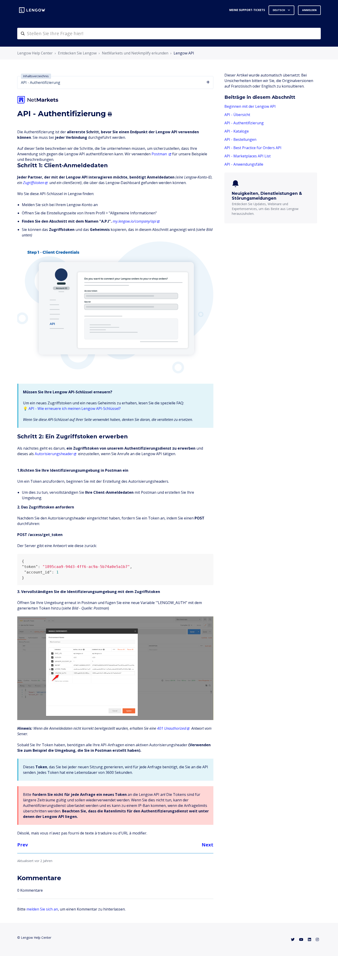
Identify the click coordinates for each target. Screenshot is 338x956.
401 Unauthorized (171, 728)
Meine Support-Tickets (247, 10)
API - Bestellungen (240, 139)
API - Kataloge (236, 131)
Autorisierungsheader (54, 453)
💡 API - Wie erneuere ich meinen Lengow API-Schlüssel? (72, 408)
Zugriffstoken (33, 182)
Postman (159, 153)
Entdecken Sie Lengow (77, 53)
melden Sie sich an (42, 909)
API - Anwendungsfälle (243, 164)
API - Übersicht (237, 114)
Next (207, 845)
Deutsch (279, 10)
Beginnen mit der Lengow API (250, 106)
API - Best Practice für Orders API (252, 147)
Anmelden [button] (309, 10)
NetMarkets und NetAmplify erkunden (135, 53)
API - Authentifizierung (244, 122)
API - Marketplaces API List (247, 156)
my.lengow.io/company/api (134, 221)
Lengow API (184, 53)
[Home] (32, 10)
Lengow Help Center (35, 53)
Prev (22, 845)
